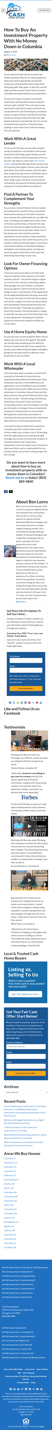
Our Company (29, 1373)
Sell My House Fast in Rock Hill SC (17, 1297)
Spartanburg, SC (11, 1179)
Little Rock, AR (11, 1196)
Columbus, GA (10, 1192)
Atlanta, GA (9, 1183)
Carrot (41, 1426)
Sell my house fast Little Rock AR (17, 1344)
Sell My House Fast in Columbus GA (17, 1332)
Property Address (15, 1042)
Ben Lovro (11, 54)
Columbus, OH (10, 1213)
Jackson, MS (9, 1230)
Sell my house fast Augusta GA (15, 1340)
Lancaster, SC (10, 1171)
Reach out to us (17, 477)
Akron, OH (8, 1205)
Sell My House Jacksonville (14, 1327)
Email (13, 666)
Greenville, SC (10, 1239)
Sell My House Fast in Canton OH (16, 1349)
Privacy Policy (23, 1382)
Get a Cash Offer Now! (13, 1369)
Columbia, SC (10, 1158)
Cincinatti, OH (10, 1209)
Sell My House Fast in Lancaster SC (17, 1293)
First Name (15, 656)
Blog (33, 1382)
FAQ (19, 1373)
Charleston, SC (10, 1162)
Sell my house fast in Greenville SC (17, 1271)
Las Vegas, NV (10, 1247)
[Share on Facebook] (6, 491)
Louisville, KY (10, 1234)
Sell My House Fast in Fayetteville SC (18, 1288)
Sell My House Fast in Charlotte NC (17, 1284)
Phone (9, 1052)
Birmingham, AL (11, 1222)
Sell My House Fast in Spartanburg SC (19, 1280)
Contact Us (30, 1369)
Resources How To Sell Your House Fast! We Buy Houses (26, 1377)
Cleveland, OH (10, 1200)
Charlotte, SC (10, 1243)
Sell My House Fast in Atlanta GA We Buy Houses (23, 1357)
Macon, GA (8, 1188)
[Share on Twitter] (11, 491)
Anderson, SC (10, 1175)
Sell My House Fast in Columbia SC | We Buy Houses (25, 1267)
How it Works (42, 1369)
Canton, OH (9, 1217)
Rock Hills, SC (10, 1166)
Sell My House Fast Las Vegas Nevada (18, 1276)
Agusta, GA (9, 1226)
